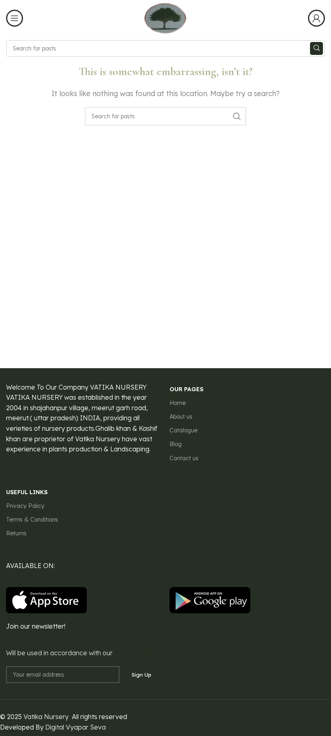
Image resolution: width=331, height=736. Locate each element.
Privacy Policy (25, 506)
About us (181, 416)
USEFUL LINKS (27, 492)
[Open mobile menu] (14, 18)
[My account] (316, 18)
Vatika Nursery (46, 717)
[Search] (316, 48)
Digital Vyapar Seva (75, 727)
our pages (186, 389)
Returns (16, 533)
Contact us (184, 458)
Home (178, 403)
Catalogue (183, 430)
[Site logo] (165, 17)
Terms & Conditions (32, 519)
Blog (176, 444)
